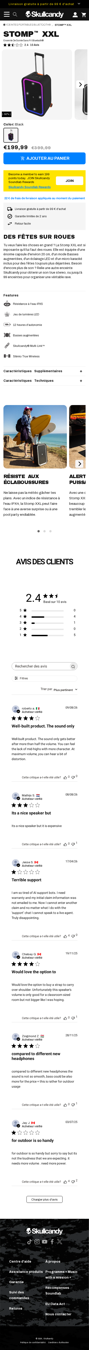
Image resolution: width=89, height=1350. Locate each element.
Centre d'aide (20, 1261)
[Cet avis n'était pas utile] (73, 1181)
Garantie (16, 1282)
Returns (15, 1308)
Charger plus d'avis (44, 1199)
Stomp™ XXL (63, 25)
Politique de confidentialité (33, 1343)
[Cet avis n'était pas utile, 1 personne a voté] (73, 843)
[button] (5, 14)
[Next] (80, 85)
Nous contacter (58, 1314)
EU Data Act (55, 1304)
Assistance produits (26, 1272)
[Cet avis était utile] (65, 936)
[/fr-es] (44, 14)
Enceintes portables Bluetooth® (27, 25)
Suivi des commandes (19, 1295)
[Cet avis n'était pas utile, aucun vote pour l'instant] (73, 776)
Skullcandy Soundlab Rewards (29, 187)
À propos (52, 1261)
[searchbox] (40, 666)
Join (69, 181)
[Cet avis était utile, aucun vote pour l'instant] (65, 777)
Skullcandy (48, 1339)
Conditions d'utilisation (58, 1343)
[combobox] (59, 689)
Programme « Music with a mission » (61, 1274)
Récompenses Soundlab (57, 1290)
